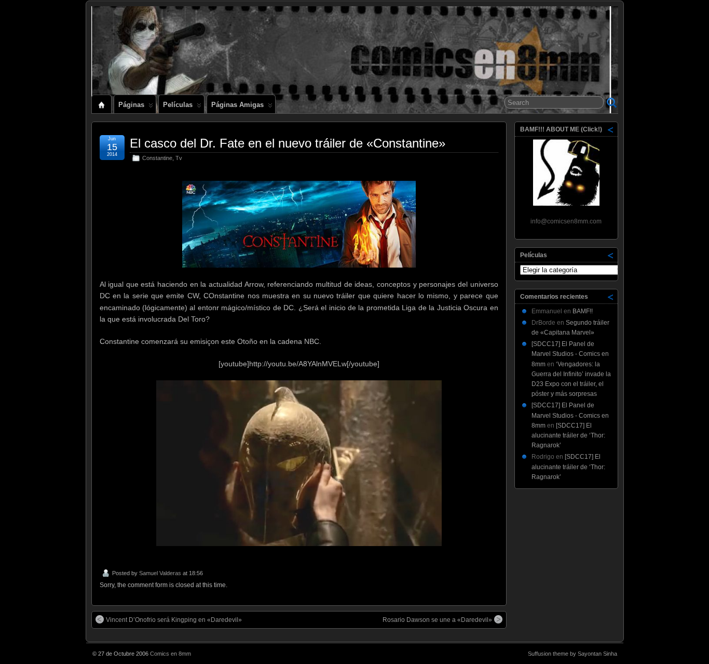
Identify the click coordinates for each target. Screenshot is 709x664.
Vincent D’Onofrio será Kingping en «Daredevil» (174, 619)
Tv (178, 158)
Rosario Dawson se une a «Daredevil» (437, 619)
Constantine (157, 158)
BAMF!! (582, 311)
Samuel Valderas (160, 573)
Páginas (131, 105)
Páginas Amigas (237, 105)
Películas (178, 105)
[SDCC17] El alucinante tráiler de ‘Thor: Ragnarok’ (568, 435)
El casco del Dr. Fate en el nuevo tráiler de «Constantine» (287, 143)
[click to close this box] (611, 129)
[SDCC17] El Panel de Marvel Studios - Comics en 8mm (570, 353)
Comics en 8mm (170, 653)
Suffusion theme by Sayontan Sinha (572, 653)
